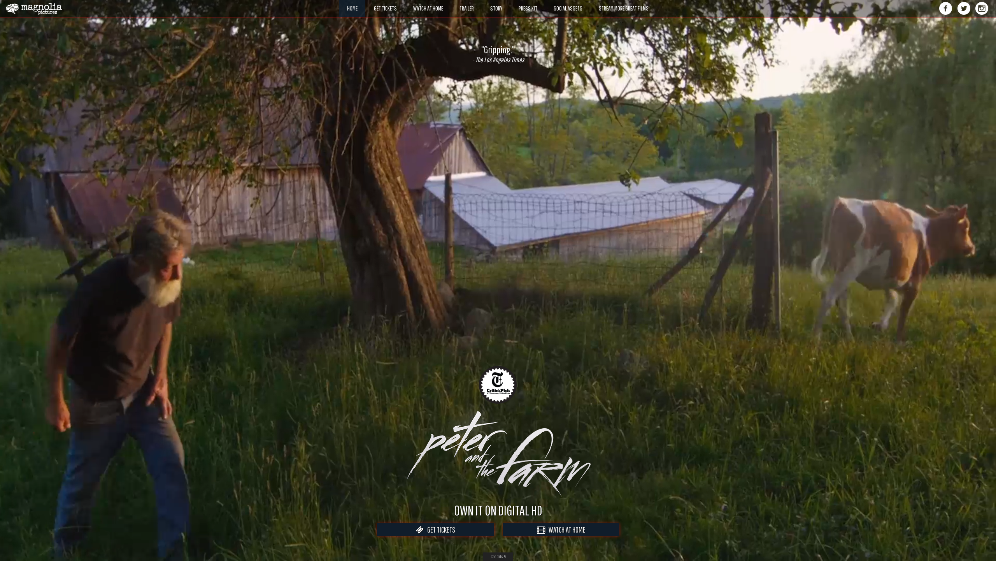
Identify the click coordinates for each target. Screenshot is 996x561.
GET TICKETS (439, 529)
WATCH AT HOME (565, 529)
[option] (498, 54)
